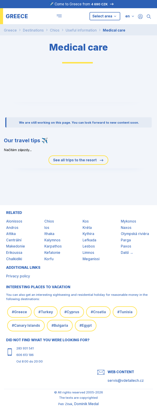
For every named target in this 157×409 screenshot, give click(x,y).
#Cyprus (71, 312)
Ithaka (49, 234)
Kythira (88, 234)
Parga (126, 240)
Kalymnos (52, 240)
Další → (127, 253)
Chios (54, 30)
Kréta (87, 228)
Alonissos (14, 221)
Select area (102, 16)
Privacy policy (18, 276)
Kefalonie (52, 253)
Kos (86, 221)
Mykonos (128, 221)
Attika (11, 234)
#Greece (19, 312)
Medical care (114, 30)
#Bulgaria (60, 325)
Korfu (49, 259)
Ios (46, 228)
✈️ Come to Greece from (78, 4)
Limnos (88, 253)
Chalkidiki (14, 259)
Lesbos (89, 246)
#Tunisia (124, 312)
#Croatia (98, 312)
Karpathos (53, 246)
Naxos (126, 228)
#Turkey (45, 312)
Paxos (126, 246)
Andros (12, 228)
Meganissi (91, 259)
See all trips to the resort (75, 160)
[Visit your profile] (140, 16)
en (127, 16)
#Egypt (86, 325)
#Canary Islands (26, 325)
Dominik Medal (86, 404)
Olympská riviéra (135, 234)
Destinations (33, 30)
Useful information (81, 30)
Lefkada (89, 240)
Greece (10, 30)
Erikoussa (14, 253)
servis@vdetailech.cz (126, 380)
